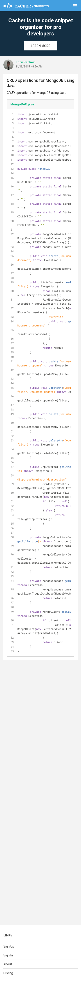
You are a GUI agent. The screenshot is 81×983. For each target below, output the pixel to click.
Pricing (8, 973)
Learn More (40, 46)
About (7, 964)
